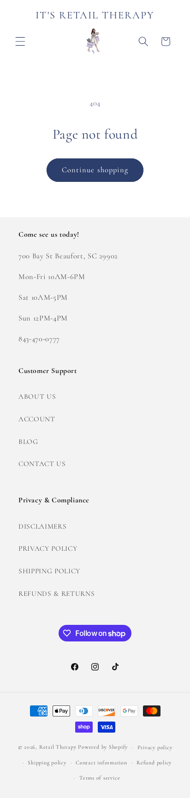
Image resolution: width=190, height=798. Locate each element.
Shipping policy (47, 762)
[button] (20, 41)
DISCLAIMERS (42, 526)
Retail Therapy (58, 747)
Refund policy (154, 762)
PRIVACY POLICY (47, 548)
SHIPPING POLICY (49, 571)
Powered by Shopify (103, 747)
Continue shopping (95, 170)
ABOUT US (37, 396)
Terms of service (99, 778)
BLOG (28, 441)
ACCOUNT (36, 419)
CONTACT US (42, 464)
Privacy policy (154, 747)
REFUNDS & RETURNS (56, 593)
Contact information (101, 762)
